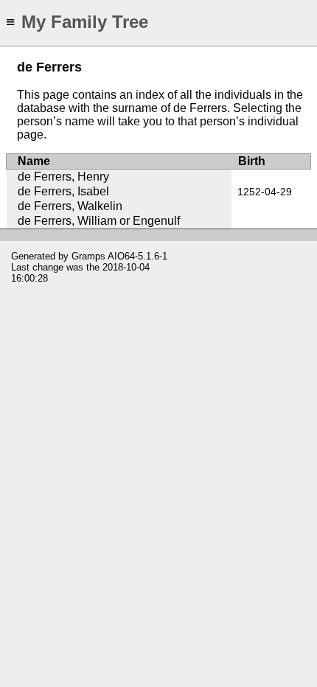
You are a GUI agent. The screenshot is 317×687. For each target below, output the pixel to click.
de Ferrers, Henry (63, 176)
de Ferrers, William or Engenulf (99, 221)
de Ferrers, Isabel (63, 191)
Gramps (88, 256)
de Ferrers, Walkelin (70, 206)
